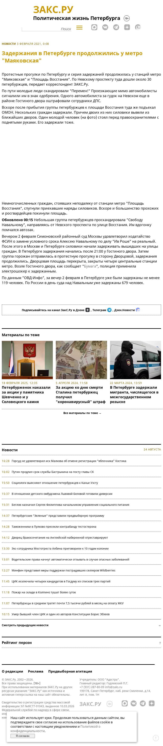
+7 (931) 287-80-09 (92, 687)
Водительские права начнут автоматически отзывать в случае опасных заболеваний (70, 559)
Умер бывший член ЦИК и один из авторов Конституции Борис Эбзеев (61, 614)
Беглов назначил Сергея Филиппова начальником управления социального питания (70, 505)
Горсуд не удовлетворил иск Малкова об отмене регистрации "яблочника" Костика (69, 461)
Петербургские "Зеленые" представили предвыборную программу (58, 516)
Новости (9, 44)
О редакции (12, 671)
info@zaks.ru (113, 687)
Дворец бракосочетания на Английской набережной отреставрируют (60, 537)
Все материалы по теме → (82, 413)
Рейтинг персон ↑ (81, 642)
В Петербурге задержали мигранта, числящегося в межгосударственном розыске (134, 394)
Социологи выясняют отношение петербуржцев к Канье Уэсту (55, 483)
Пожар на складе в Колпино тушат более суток (44, 592)
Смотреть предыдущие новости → (81, 625)
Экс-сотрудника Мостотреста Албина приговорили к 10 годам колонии (60, 548)
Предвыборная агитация (70, 671)
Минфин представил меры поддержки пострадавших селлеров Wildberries (63, 570)
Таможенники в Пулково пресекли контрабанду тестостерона (54, 526)
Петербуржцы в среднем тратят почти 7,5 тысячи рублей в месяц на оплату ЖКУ (68, 603)
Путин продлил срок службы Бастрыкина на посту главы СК (53, 472)
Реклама (35, 671)
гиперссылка (24, 694)
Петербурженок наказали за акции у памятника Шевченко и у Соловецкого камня (26, 394)
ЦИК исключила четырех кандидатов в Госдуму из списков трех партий (61, 581)
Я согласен (22, 735)
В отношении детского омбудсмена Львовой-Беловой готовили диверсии (62, 494)
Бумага (90, 266)
